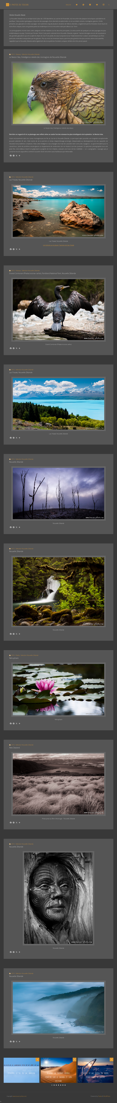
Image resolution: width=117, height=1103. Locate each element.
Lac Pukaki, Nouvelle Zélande (20, 372)
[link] (109, 4)
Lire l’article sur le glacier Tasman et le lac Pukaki (58, 245)
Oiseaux (18, 54)
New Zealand (14, 747)
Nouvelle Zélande (16, 462)
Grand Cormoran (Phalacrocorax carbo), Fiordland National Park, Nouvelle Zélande (42, 273)
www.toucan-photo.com (19, 1096)
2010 (13, 54)
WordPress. (106, 1096)
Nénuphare (13, 658)
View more (21, 1070)
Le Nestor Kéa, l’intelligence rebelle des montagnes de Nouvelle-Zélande (37, 57)
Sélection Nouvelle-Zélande (31, 54)
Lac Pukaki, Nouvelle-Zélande (20, 180)
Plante (18, 655)
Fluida (100, 1096)
